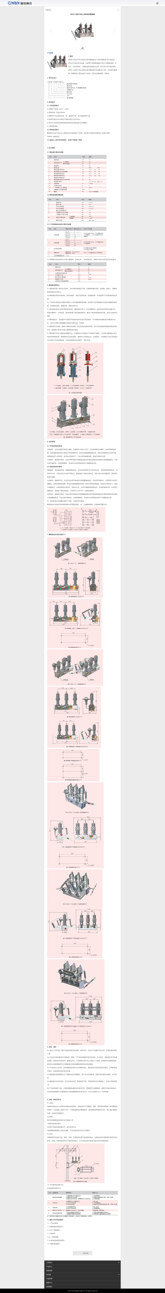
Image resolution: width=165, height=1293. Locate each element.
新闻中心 (49, 1282)
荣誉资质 (49, 1270)
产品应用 (49, 1278)
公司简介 (49, 1262)
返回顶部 (85, 1253)
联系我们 (49, 1286)
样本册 (48, 1274)
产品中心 (49, 1266)
